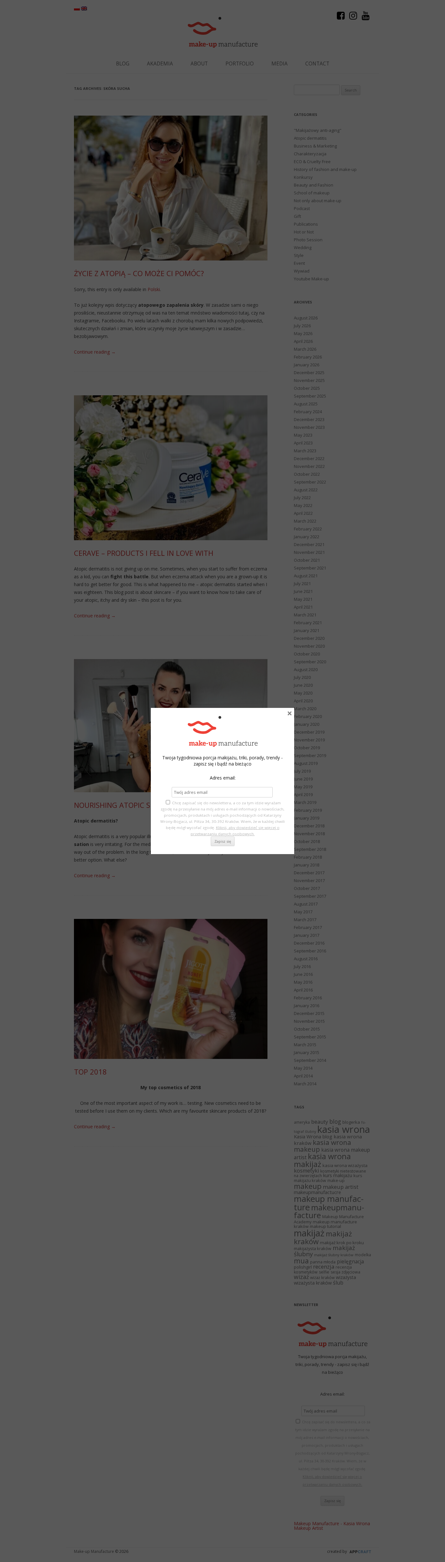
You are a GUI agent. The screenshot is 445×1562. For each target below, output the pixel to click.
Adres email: (223, 778)
